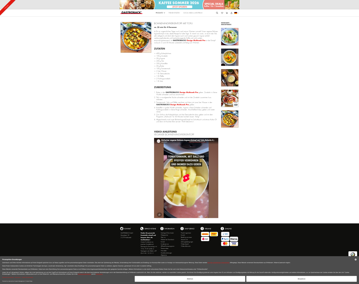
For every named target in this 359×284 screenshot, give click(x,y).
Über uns (163, 237)
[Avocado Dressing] (229, 77)
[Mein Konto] (231, 13)
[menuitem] (160, 13)
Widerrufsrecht (185, 244)
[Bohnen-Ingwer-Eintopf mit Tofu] (229, 119)
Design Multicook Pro (196, 40)
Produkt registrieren (186, 233)
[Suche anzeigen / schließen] (217, 13)
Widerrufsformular (186, 246)
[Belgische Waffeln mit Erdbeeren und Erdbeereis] (229, 98)
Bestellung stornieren (186, 237)
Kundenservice (165, 244)
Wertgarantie (164, 235)
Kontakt (163, 242)
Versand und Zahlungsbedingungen (187, 241)
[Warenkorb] (227, 13)
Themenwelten (164, 248)
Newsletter (164, 250)
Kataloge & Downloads (167, 233)
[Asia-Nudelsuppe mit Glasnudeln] (229, 57)
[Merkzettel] (222, 13)
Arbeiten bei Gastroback (167, 239)
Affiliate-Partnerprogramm (167, 246)
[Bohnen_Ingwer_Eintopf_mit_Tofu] (136, 37)
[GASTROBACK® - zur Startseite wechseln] (131, 12)
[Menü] (356, 252)
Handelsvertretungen (166, 253)
